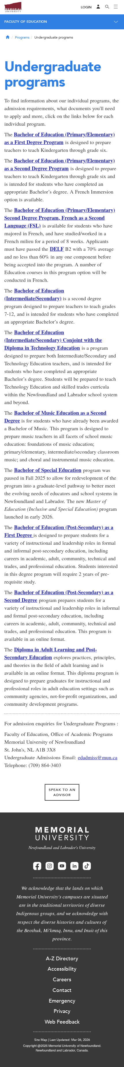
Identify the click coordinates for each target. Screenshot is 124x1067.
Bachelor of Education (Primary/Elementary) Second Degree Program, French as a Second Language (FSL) (59, 217)
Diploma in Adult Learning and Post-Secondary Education (50, 653)
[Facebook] (37, 866)
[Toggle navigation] (116, 7)
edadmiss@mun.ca (97, 757)
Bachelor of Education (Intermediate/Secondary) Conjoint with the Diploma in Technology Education (53, 339)
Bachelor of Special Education (47, 470)
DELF (57, 249)
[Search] (107, 7)
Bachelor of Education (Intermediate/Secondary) (34, 294)
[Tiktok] (87, 866)
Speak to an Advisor (62, 792)
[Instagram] (50, 866)
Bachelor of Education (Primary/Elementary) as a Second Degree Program (59, 164)
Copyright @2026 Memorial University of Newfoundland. (62, 1045)
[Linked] (74, 866)
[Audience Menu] (98, 7)
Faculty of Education (25, 22)
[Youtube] (62, 866)
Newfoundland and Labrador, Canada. (62, 1050)
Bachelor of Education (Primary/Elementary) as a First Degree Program (59, 138)
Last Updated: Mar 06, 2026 (70, 1040)
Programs (22, 37)
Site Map (40, 1040)
